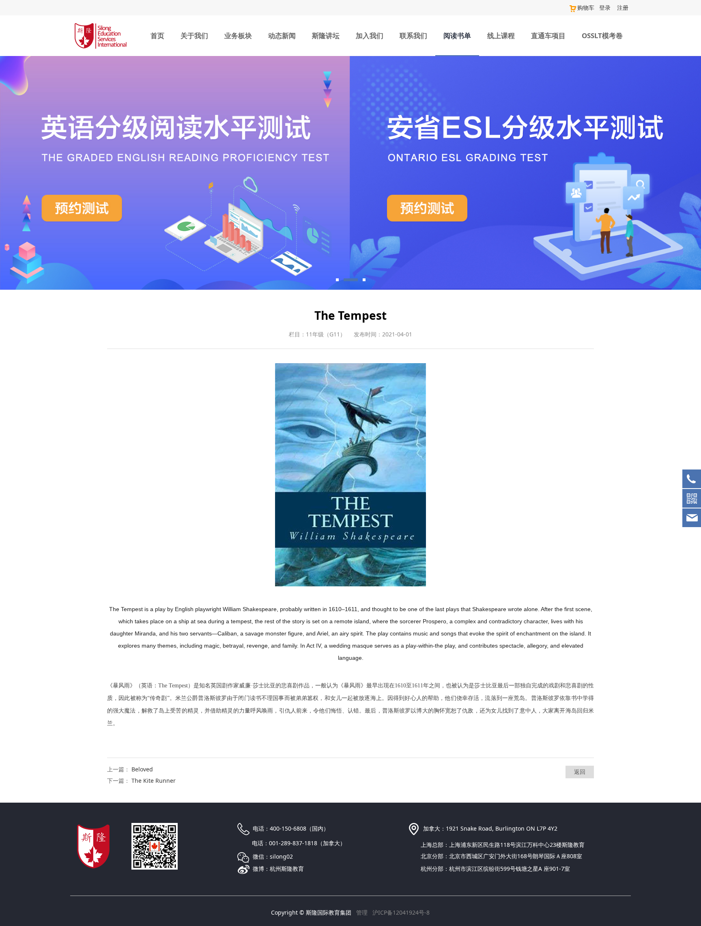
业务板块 (238, 35)
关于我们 (194, 35)
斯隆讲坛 (326, 35)
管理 (362, 912)
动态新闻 (282, 35)
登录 (605, 7)
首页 (157, 35)
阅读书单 (457, 35)
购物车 (585, 7)
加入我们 (369, 35)
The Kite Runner (153, 780)
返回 (579, 771)
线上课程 (501, 35)
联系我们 (413, 35)
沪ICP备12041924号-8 (401, 912)
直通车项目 (548, 35)
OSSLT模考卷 (602, 35)
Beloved (142, 769)
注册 (622, 7)
